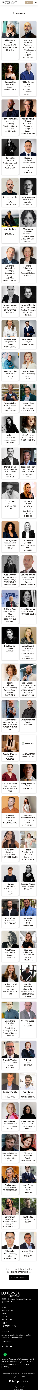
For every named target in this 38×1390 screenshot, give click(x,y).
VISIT (4, 1314)
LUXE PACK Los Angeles (28, 1373)
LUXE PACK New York (12, 1375)
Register (28, 2)
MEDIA (4, 1323)
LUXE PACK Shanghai (26, 1375)
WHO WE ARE (7, 1310)
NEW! (4, 1307)
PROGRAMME (7, 1320)
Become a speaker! (19, 1278)
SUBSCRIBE (7, 1342)
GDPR (23, 1377)
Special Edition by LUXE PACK (11, 1373)
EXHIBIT (5, 1317)
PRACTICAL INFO (9, 1326)
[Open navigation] (35, 3)
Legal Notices (16, 1377)
